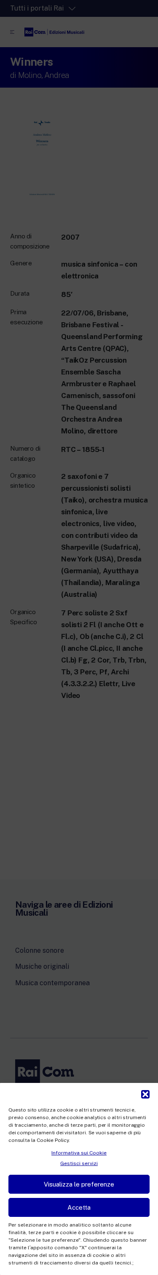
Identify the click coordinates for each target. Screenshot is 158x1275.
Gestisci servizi (79, 1163)
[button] (145, 1093)
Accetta (79, 1207)
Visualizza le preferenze (79, 1184)
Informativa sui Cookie (79, 1152)
